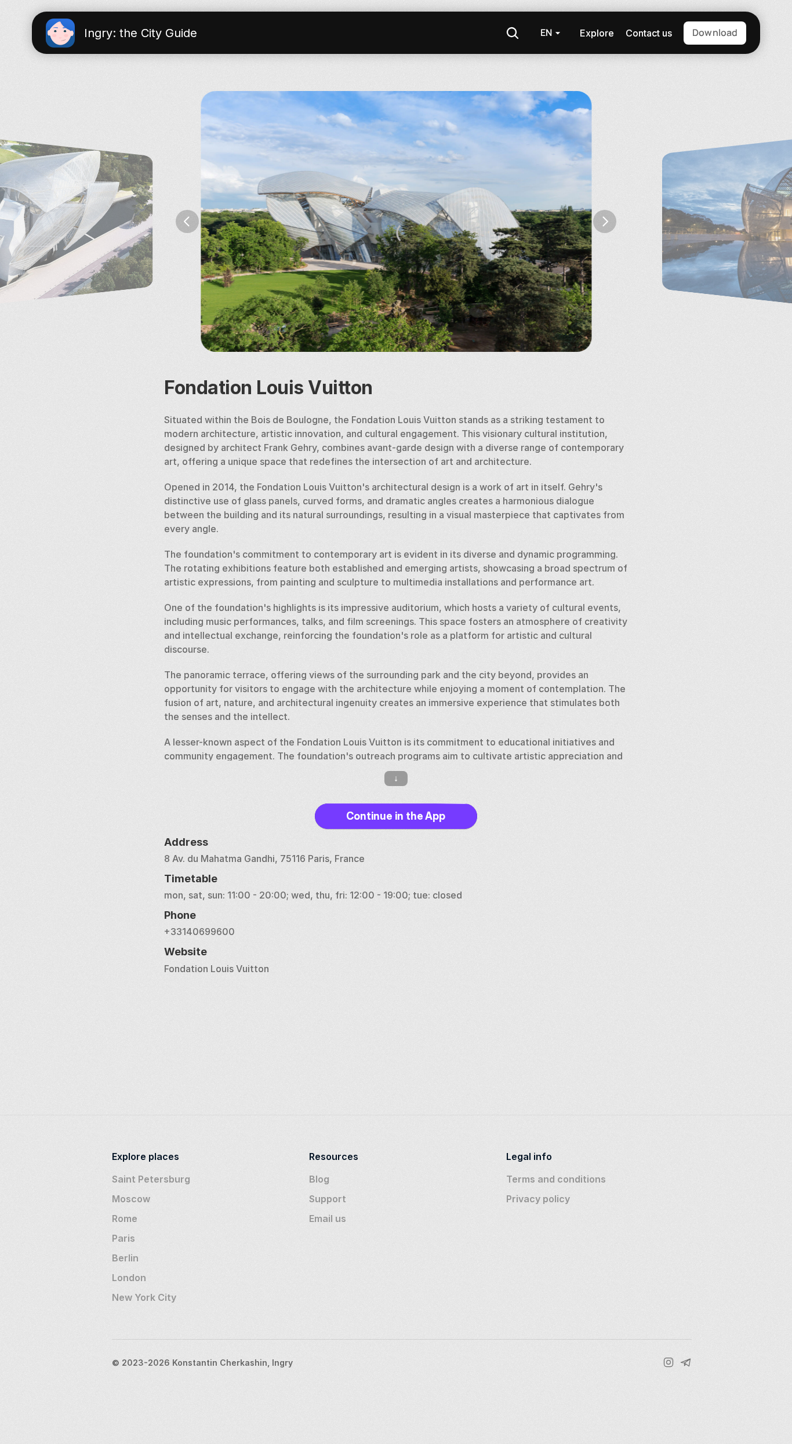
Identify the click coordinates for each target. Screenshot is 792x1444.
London (129, 1277)
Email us (327, 1218)
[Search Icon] (512, 33)
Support (327, 1199)
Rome (124, 1218)
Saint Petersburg (151, 1179)
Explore (597, 33)
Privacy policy (538, 1199)
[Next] (604, 221)
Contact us (649, 33)
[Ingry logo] (60, 33)
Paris (123, 1238)
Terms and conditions (556, 1179)
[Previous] (187, 221)
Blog (319, 1179)
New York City (144, 1297)
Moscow (131, 1199)
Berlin (125, 1258)
